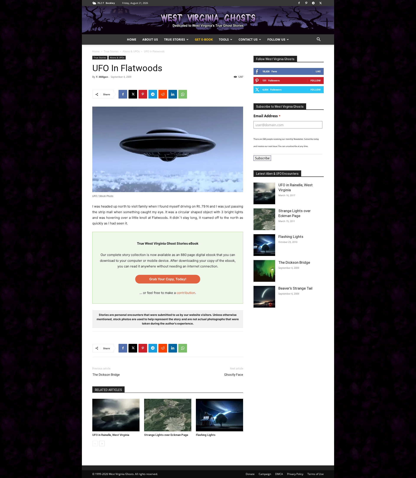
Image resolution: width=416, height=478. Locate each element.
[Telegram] (313, 3)
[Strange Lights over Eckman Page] (167, 415)
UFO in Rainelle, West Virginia (110, 435)
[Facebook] (299, 3)
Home (131, 39)
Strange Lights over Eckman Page (166, 435)
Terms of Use (315, 474)
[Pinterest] (306, 3)
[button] (318, 40)
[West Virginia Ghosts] (208, 20)
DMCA (279, 474)
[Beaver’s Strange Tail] (264, 297)
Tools (224, 39)
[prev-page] (95, 443)
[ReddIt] (162, 94)
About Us (150, 39)
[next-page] (102, 443)
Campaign (265, 474)
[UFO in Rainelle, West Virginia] (116, 415)
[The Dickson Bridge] (264, 271)
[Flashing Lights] (219, 415)
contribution (186, 293)
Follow (315, 80)
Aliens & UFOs (131, 51)
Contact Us (248, 39)
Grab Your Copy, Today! (167, 279)
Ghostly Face (233, 375)
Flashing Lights (205, 435)
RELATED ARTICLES (108, 390)
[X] (320, 3)
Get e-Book (204, 39)
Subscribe (262, 158)
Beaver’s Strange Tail (295, 288)
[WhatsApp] (182, 94)
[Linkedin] (172, 94)
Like (318, 71)
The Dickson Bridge (106, 375)
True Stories (174, 39)
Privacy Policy (295, 474)
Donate (250, 474)
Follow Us (276, 39)
